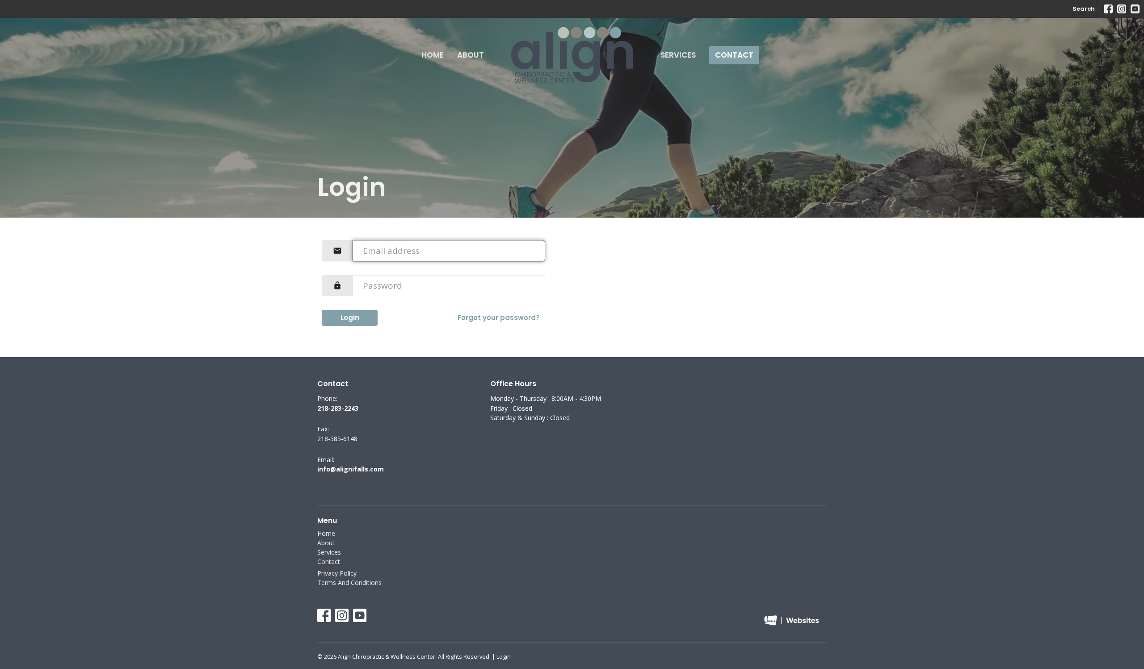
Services (678, 55)
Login (350, 317)
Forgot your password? (499, 317)
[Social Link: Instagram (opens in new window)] (1121, 8)
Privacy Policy (337, 573)
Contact (734, 55)
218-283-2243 (337, 408)
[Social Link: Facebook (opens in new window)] (1108, 8)
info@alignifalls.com (350, 469)
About (470, 55)
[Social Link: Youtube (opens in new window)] (1135, 8)
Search (1083, 8)
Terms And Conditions (349, 582)
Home (432, 55)
